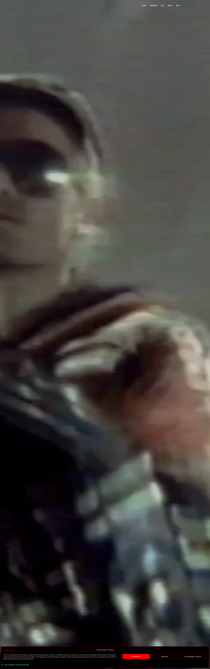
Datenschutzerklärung (21, 665)
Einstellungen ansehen (193, 656)
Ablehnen (164, 656)
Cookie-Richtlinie (8, 665)
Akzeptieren (136, 656)
